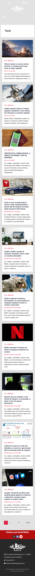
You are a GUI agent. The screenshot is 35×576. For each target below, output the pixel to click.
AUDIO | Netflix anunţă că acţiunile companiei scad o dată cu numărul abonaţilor (16, 254)
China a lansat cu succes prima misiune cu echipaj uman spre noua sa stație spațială (16, 66)
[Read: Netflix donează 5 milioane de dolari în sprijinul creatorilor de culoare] (17, 332)
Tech (5, 60)
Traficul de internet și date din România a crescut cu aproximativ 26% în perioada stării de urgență (17, 448)
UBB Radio (11, 60)
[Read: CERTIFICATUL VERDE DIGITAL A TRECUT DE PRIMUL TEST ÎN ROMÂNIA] (17, 138)
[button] (3, 16)
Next (29, 522)
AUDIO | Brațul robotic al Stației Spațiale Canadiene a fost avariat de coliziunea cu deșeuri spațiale (17, 111)
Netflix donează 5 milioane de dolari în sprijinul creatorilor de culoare (16, 350)
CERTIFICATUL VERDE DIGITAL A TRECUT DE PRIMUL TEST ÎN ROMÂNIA (17, 155)
